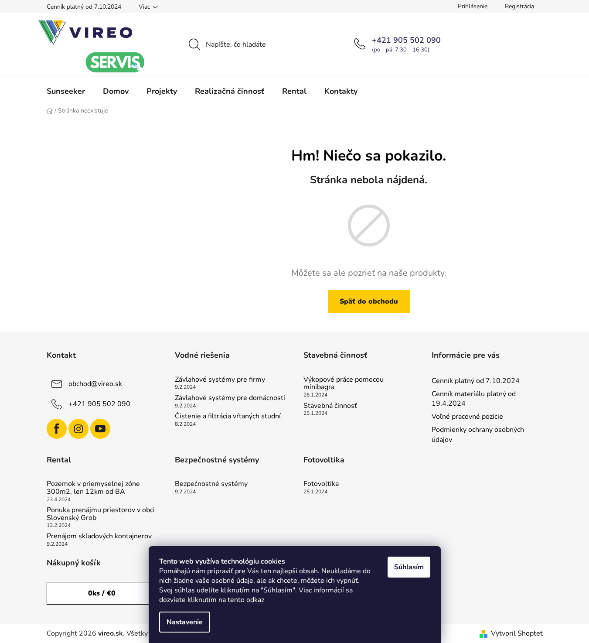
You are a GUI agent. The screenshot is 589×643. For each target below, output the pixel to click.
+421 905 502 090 (406, 40)
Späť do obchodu (369, 301)
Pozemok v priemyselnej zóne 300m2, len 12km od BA (93, 488)
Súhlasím (409, 567)
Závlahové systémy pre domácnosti (230, 398)
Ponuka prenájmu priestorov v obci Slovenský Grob (101, 514)
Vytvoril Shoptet (517, 633)
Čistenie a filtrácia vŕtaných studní (228, 417)
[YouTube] (100, 429)
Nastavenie (185, 622)
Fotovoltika (321, 484)
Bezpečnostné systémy (211, 484)
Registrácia (519, 6)
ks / (102, 593)
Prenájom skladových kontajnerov (99, 536)
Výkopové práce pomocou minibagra (343, 383)
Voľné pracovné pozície (467, 416)
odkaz (255, 600)
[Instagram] (78, 429)
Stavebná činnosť (330, 406)
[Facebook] (57, 429)
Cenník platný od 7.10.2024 (84, 7)
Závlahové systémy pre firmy (220, 380)
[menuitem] (66, 91)
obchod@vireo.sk (95, 384)
